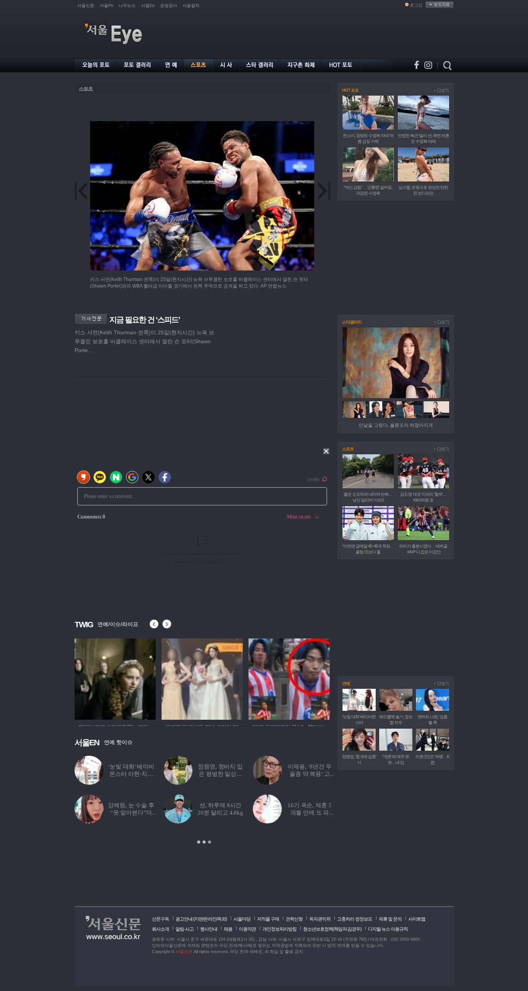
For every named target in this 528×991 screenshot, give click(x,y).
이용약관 (247, 929)
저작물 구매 (268, 919)
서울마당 (241, 919)
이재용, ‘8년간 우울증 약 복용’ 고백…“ (309, 773)
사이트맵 (416, 919)
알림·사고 (184, 929)
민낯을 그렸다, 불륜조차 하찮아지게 (396, 425)
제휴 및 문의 (390, 919)
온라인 (210, 919)
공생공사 (168, 5)
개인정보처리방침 (279, 929)
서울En (148, 5)
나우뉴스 (127, 5)
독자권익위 (319, 919)
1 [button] (198, 842)
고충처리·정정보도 (354, 919)
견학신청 (294, 919)
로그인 (416, 5)
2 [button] (204, 842)
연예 (346, 683)
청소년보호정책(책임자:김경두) (332, 929)
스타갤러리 (351, 322)
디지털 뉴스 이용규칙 (388, 929)
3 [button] (209, 842)
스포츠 (86, 89)
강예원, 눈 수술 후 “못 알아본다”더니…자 (131, 812)
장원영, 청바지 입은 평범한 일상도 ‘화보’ (220, 773)
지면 (198, 919)
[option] (115, 678)
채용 (228, 929)
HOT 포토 (350, 90)
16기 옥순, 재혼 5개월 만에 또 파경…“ (309, 812)
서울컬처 (190, 5)
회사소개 (160, 929)
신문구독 (160, 919)
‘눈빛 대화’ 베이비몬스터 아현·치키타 (131, 773)
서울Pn (106, 5)
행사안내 (208, 929)
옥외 (221, 919)
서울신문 (85, 5)
